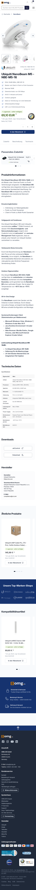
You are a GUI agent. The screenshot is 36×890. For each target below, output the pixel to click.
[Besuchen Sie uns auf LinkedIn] (16, 741)
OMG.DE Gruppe (6, 799)
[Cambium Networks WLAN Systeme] (6, 598)
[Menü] (33, 860)
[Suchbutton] (27, 8)
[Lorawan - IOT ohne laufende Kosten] (18, 597)
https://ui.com (8, 479)
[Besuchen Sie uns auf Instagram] (7, 741)
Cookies (3, 881)
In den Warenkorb (16, 132)
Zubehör (6, 141)
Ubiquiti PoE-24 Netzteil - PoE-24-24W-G (16, 158)
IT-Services (5, 806)
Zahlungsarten (5, 779)
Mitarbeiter (4, 801)
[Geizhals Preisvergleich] (27, 853)
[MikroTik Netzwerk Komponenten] (30, 592)
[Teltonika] (18, 592)
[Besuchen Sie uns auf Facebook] (3, 741)
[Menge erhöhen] (32, 127)
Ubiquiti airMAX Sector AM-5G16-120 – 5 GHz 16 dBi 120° (15, 642)
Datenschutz (21, 881)
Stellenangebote (6, 803)
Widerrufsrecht (6, 885)
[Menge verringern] (23, 127)
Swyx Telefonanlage (7, 810)
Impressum (15, 885)
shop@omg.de (10, 764)
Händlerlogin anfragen (8, 786)
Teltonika (4, 829)
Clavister (4, 832)
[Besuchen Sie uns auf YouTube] (12, 741)
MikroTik (4, 834)
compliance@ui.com (10, 496)
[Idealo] (9, 862)
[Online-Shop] (32, 7)
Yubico (3, 836)
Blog (9, 881)
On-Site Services (6, 812)
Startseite (6, 14)
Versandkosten (21, 870)
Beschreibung (17, 141)
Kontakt (3, 775)
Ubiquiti (3, 825)
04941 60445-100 (25, 699)
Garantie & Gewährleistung (9, 782)
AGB (13, 881)
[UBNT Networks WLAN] (6, 592)
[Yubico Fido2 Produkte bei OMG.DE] (30, 597)
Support (4, 808)
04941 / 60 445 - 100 (13, 767)
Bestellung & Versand (8, 777)
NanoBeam (17, 14)
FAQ (2, 784)
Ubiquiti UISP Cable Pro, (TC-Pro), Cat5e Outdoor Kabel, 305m (15, 544)
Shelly (3, 827)
